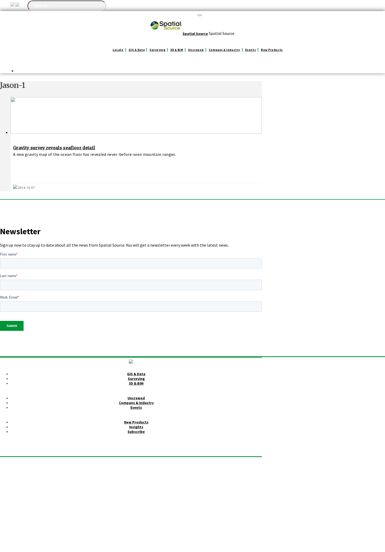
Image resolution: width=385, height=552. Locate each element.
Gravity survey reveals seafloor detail (54, 147)
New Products (272, 50)
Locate (118, 50)
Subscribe (136, 431)
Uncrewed (196, 50)
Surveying (157, 50)
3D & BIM (176, 50)
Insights (136, 426)
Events (250, 50)
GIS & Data (137, 50)
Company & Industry (224, 50)
